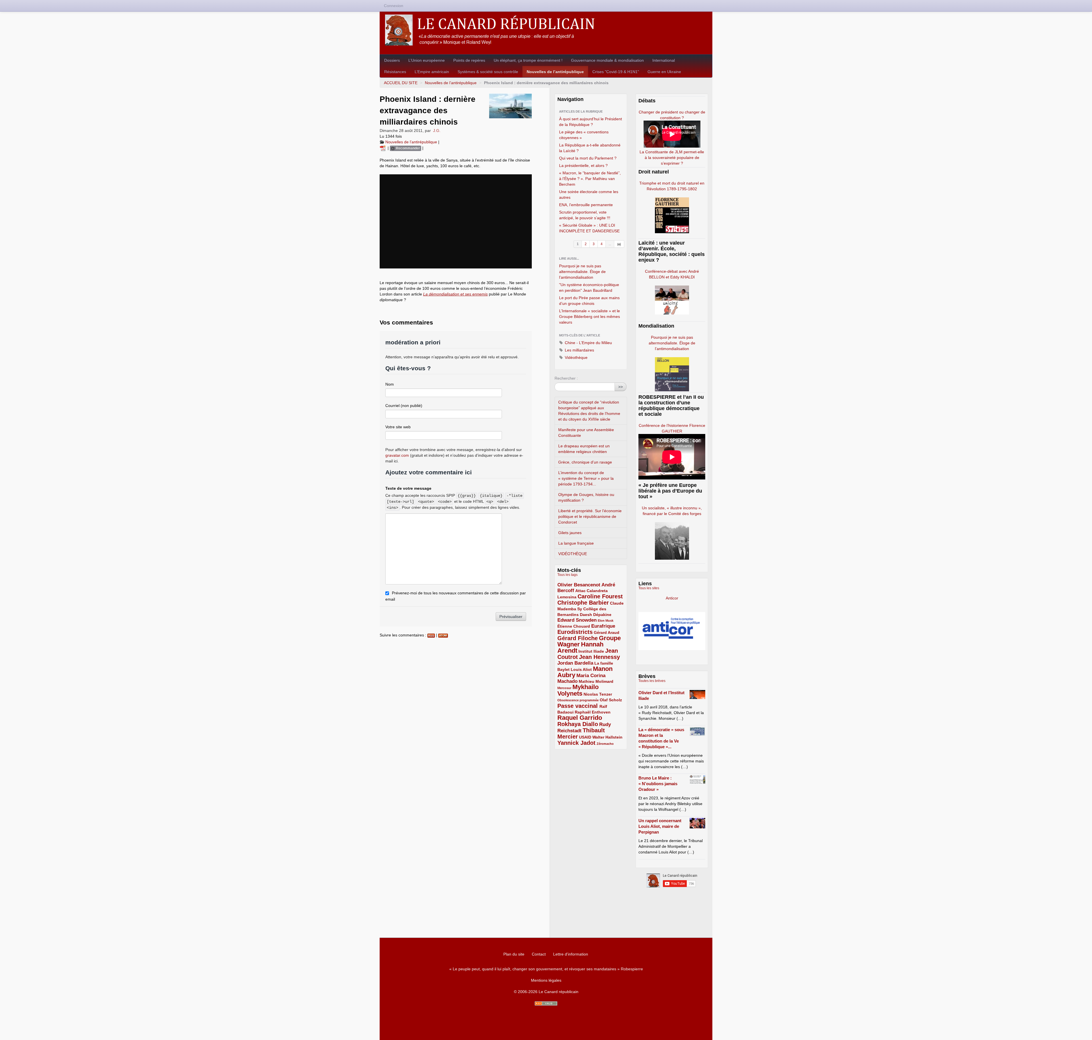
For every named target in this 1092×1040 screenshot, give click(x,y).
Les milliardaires (579, 350)
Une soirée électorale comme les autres (588, 194)
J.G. (436, 130)
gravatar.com (397, 455)
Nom (389, 384)
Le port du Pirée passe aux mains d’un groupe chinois (589, 300)
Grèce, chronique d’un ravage (585, 462)
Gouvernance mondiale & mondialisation (607, 60)
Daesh (586, 614)
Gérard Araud (606, 632)
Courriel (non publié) (403, 405)
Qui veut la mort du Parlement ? (588, 158)
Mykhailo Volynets (578, 690)
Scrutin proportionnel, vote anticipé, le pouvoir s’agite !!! (584, 215)
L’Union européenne (426, 60)
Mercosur (564, 688)
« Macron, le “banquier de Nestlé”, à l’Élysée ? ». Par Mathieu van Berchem (590, 179)
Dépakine (602, 614)
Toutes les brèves (651, 681)
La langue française (576, 543)
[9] (619, 244)
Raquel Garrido (579, 717)
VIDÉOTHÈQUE (572, 553)
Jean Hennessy (599, 657)
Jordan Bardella (575, 663)
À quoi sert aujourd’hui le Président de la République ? (590, 122)
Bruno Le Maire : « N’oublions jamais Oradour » (657, 784)
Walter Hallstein (607, 737)
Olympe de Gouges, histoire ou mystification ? (586, 497)
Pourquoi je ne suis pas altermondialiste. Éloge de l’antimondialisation (582, 272)
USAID (585, 737)
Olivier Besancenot (578, 585)
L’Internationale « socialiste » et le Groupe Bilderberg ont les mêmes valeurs (589, 316)
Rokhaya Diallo (577, 724)
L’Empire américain (432, 71)
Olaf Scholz (611, 700)
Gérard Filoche (577, 638)
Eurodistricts (575, 632)
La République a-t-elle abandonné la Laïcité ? (590, 148)
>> (620, 386)
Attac (580, 590)
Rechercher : (566, 378)
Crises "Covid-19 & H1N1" (615, 71)
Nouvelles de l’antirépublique (555, 71)
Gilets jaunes (570, 532)
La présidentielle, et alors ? (583, 165)
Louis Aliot (581, 669)
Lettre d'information (570, 954)
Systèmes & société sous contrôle (488, 71)
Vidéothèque (576, 357)
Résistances (395, 71)
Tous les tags (567, 575)
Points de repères (469, 60)
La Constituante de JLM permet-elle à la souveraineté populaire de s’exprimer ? (672, 158)
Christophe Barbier (583, 602)
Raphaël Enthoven (593, 712)
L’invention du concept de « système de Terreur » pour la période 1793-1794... (586, 478)
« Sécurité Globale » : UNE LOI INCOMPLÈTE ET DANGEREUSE (589, 228)
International (663, 60)
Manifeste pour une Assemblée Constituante (586, 432)
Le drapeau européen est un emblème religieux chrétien (584, 449)
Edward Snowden (577, 620)
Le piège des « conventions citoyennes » (584, 135)
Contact (539, 954)
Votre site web (398, 427)
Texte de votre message (408, 488)
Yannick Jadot (576, 743)
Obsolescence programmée (578, 700)
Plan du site (513, 954)
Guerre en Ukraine (664, 71)
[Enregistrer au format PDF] (384, 148)
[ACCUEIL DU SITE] (546, 30)
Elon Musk (605, 620)
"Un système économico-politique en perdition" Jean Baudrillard (589, 287)
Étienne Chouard (573, 626)
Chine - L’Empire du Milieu (588, 342)
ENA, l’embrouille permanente (586, 204)
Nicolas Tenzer (598, 694)
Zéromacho (605, 743)
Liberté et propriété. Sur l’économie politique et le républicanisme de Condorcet (590, 516)
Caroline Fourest (600, 596)
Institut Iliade (591, 651)
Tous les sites (648, 588)
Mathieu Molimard (596, 681)
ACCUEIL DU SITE (400, 82)
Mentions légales (546, 980)
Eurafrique (603, 626)
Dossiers (392, 60)
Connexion (393, 5)
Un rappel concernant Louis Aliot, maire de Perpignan (659, 826)
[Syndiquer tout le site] (546, 1003)
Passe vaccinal (578, 706)
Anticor (672, 598)
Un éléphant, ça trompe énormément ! (528, 60)
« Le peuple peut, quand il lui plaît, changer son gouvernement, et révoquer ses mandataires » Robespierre (546, 969)
